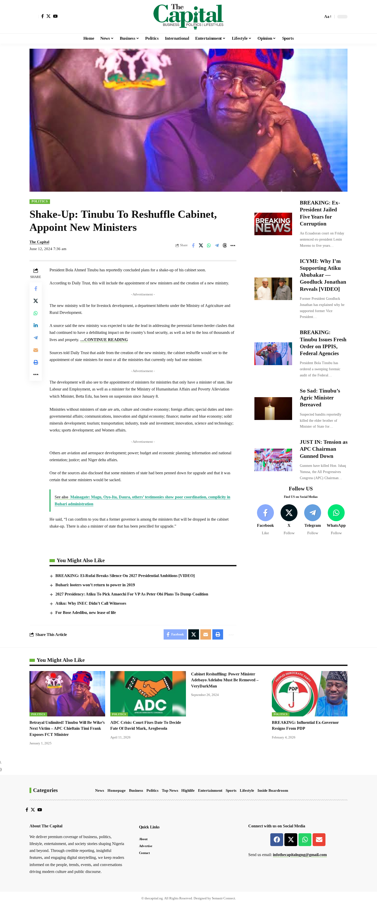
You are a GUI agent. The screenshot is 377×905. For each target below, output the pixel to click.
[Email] (35, 350)
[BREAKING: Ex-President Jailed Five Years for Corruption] (273, 224)
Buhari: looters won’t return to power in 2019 (95, 585)
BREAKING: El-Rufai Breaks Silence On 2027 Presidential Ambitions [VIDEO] (125, 575)
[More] (232, 245)
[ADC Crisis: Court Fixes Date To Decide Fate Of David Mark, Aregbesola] (148, 693)
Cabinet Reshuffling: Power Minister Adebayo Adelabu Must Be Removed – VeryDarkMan (225, 680)
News (99, 790)
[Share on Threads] (225, 245)
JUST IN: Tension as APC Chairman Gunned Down (324, 449)
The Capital (39, 242)
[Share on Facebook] (193, 245)
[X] (48, 16)
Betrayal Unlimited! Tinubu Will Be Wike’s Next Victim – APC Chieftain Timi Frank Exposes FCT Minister (67, 728)
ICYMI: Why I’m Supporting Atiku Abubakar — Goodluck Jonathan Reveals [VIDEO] (323, 275)
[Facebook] (42, 16)
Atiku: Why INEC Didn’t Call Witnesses (90, 603)
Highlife (188, 790)
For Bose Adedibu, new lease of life (85, 612)
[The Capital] (188, 16)
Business (136, 790)
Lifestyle (247, 790)
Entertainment (210, 790)
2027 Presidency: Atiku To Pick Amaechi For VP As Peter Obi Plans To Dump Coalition (131, 594)
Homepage (116, 790)
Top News (170, 790)
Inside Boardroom (272, 790)
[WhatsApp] (336, 520)
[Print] (35, 362)
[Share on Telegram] (217, 245)
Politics (40, 201)
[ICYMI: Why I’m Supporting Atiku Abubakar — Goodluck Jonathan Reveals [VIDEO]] (273, 288)
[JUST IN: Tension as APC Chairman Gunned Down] (273, 460)
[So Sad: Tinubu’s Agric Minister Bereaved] (273, 408)
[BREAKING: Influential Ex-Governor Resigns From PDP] (310, 693)
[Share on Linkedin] (35, 325)
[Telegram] (313, 520)
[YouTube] (55, 16)
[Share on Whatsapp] (209, 245)
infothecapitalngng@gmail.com (300, 854)
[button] (34, 16)
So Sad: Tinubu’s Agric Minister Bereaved (320, 398)
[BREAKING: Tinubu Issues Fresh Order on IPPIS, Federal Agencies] (273, 353)
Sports (231, 790)
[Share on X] (201, 245)
